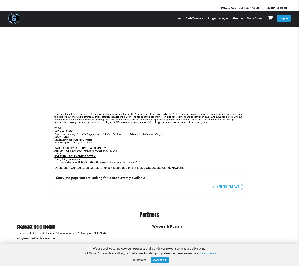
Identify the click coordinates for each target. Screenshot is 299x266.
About (236, 18)
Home (177, 18)
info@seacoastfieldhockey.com (36, 238)
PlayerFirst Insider (277, 7)
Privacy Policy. (207, 253)
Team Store (254, 18)
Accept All (159, 260)
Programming (217, 18)
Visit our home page (228, 187)
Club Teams (193, 18)
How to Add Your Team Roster (241, 7)
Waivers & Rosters (167, 226)
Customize (139, 260)
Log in (284, 18)
